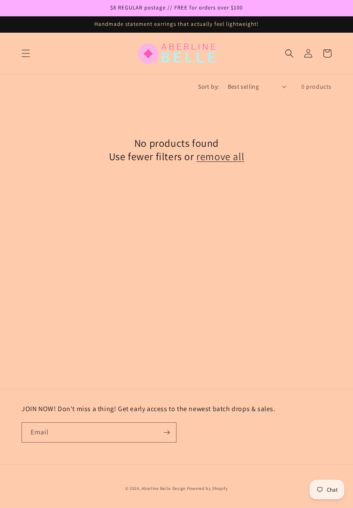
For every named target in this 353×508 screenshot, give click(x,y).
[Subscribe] (166, 432)
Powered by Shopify (207, 488)
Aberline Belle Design (164, 488)
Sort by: (208, 86)
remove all (220, 156)
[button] (25, 53)
